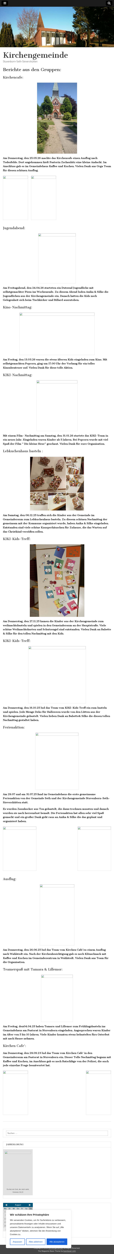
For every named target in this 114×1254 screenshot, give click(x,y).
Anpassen (17, 1242)
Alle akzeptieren (56, 1242)
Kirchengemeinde (35, 55)
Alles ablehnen (36, 1242)
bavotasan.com (69, 1251)
